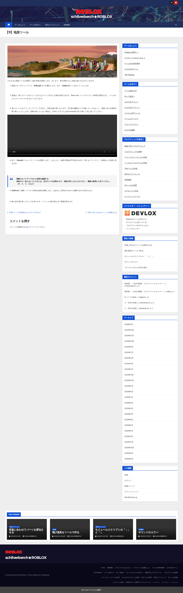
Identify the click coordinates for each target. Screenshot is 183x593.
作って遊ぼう (130, 96)
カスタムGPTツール (132, 113)
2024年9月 (129, 347)
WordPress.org (131, 497)
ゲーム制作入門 (131, 91)
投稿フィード (130, 486)
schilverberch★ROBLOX (91, 16)
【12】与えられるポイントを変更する (101, 212)
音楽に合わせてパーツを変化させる (138, 245)
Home (103, 567)
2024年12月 (129, 330)
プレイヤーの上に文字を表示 (136, 267)
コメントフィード (131, 492)
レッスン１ (156, 582)
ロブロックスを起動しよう (142, 567)
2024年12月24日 (60, 536)
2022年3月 (129, 436)
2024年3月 (129, 364)
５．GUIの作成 (130, 303)
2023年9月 (129, 386)
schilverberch (130, 286)
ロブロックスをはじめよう (135, 58)
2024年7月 (129, 352)
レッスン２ (165, 582)
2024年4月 (129, 358)
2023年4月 (129, 408)
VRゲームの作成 (131, 168)
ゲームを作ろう (35, 25)
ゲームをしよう (20, 25)
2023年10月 (129, 380)
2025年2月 (129, 324)
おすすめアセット (131, 102)
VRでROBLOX (98, 572)
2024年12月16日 (103, 536)
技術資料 (67, 25)
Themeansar (45, 575)
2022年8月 (129, 420)
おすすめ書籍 (130, 130)
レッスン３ (174, 582)
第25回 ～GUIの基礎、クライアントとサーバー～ (144, 283)
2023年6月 (129, 403)
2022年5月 (129, 431)
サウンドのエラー (131, 262)
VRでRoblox (129, 75)
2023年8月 (129, 392)
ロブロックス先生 (131, 191)
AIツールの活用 (131, 185)
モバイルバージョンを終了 (91, 590)
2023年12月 (129, 375)
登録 (126, 475)
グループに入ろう (131, 124)
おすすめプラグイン (132, 108)
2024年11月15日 (146, 536)
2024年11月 (129, 335)
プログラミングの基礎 (133, 152)
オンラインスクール (132, 196)
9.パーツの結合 (130, 297)
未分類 (54, 529)
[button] (176, 25)
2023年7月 (129, 397)
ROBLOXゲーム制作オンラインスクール (138, 582)
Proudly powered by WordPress (16, 575)
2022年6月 (129, 425)
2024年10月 (129, 341)
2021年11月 (129, 442)
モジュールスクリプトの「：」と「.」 (139, 256)
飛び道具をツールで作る (134, 251)
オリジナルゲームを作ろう (135, 572)
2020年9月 (129, 453)
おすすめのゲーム (131, 69)
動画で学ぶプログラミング (135, 146)
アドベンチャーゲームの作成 (136, 157)
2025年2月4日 (16, 536)
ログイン (31, 227)
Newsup (35, 575)
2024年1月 (129, 369)
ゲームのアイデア (131, 119)
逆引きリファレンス (52, 25)
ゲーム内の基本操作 (132, 63)
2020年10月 (129, 448)
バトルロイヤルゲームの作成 (136, 163)
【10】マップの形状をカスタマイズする (24, 212)
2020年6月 (129, 459)
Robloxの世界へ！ (132, 52)
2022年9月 (129, 414)
